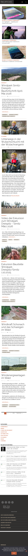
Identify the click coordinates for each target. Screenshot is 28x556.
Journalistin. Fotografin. (6, 2)
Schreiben (3, 440)
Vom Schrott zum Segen (6, 527)
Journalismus (5, 40)
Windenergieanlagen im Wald (13, 376)
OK (14, 553)
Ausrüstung (4, 432)
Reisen (2, 439)
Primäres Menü (22, 2)
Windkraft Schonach (14, 350)
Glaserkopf (5, 404)
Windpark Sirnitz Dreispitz (8, 116)
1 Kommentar (11, 332)
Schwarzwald (15, 20)
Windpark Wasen (6, 352)
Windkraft (4, 82)
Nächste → (19, 413)
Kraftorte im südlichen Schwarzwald (12, 61)
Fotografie (9, 20)
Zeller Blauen (12, 406)
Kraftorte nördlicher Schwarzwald (8, 520)
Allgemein (3, 136)
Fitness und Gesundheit (6, 430)
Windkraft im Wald (13, 114)
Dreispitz (4, 239)
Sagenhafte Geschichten (6, 522)
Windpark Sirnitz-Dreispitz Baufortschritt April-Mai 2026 (12, 89)
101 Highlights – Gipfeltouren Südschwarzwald (10, 22)
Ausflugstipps (4, 435)
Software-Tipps (4, 433)
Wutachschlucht (15, 195)
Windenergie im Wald (14, 404)
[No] (26, 551)
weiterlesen (5, 111)
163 (13, 413)
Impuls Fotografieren (5, 525)
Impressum (3, 544)
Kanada (2, 428)
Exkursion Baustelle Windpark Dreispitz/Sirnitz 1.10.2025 (12, 268)
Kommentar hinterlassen (14, 96)
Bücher (4, 20)
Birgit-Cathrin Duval (6, 1)
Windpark (4, 241)
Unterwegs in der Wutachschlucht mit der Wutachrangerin (12, 142)
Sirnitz (10, 239)
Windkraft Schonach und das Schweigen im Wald (12, 327)
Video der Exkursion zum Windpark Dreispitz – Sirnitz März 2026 (12, 222)
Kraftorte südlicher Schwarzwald (8, 517)
